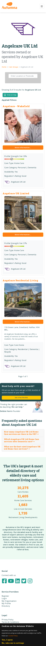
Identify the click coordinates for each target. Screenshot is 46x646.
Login (4, 598)
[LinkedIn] (17, 580)
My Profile (6, 603)
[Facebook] (4, 580)
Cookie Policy (13, 636)
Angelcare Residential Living (20, 280)
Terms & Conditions (10, 622)
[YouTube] (11, 580)
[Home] (9, 5)
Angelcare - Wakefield (16, 106)
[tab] (23, 433)
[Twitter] (23, 580)
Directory (6, 606)
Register (5, 596)
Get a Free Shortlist (21, 398)
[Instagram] (30, 580)
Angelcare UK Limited (16, 193)
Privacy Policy (8, 619)
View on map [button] (11, 95)
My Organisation (9, 601)
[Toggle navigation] (41, 6)
